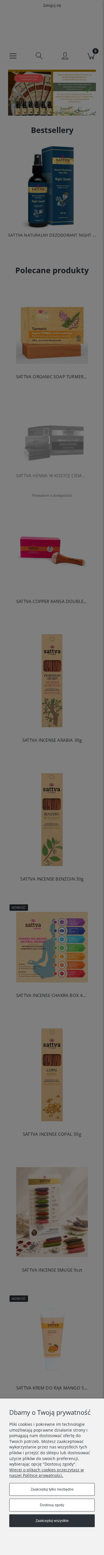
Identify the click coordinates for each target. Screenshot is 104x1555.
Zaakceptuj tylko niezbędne (52, 1489)
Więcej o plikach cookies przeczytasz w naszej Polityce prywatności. (46, 1472)
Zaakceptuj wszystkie (52, 1521)
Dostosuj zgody (52, 1505)
